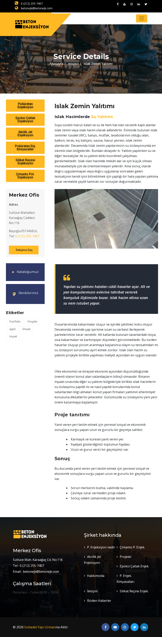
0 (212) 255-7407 (31, 3)
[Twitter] (146, 4)
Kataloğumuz (28, 272)
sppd (12, 329)
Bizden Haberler (99, 600)
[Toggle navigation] (141, 18)
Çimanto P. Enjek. (132, 547)
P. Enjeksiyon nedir (101, 547)
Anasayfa (56, 64)
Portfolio (15, 321)
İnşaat (13, 336)
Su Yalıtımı (102, 116)
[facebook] (118, 4)
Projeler (32, 321)
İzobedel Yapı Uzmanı (40, 627)
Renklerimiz (28, 293)
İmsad (26, 329)
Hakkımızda (95, 576)
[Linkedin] (139, 4)
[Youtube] (124, 4)
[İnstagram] (131, 4)
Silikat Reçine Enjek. (134, 591)
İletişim (92, 591)
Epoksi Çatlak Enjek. (134, 566)
